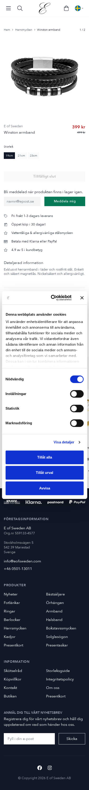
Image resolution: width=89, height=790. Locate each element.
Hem (7, 30)
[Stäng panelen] (82, 297)
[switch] (77, 394)
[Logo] (44, 8)
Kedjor (9, 636)
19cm (9, 155)
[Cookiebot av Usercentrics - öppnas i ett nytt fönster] (53, 298)
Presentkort (13, 645)
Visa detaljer (64, 442)
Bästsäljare (55, 594)
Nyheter (11, 594)
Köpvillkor (12, 679)
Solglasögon (57, 636)
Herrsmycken (23, 30)
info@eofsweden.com (22, 561)
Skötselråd (13, 670)
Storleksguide (58, 670)
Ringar (9, 611)
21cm (21, 155)
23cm (33, 155)
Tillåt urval (44, 473)
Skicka (71, 738)
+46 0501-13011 (18, 568)
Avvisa (44, 488)
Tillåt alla (44, 457)
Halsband (54, 619)
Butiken (10, 696)
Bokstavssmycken (61, 628)
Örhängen (55, 602)
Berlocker (12, 619)
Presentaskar (57, 645)
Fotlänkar (12, 602)
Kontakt (10, 687)
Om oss (52, 687)
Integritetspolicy (60, 679)
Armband (54, 611)
